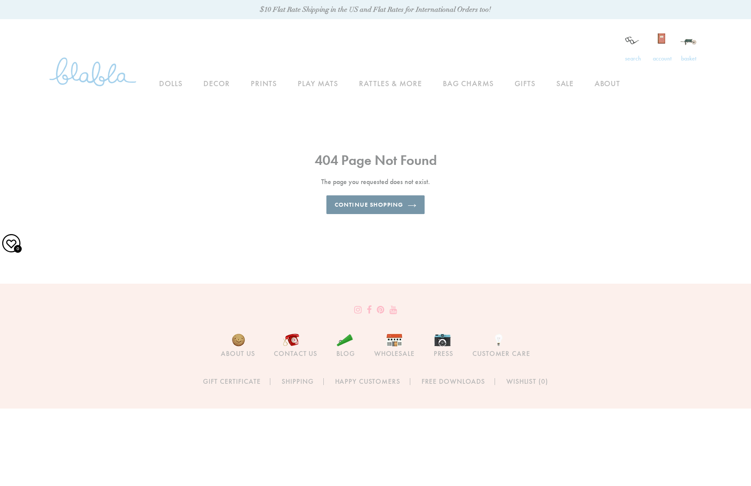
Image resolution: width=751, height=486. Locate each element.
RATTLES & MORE (390, 83)
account (662, 58)
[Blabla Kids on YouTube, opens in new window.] (393, 309)
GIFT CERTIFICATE (231, 381)
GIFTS (525, 83)
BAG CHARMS (468, 83)
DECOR (216, 83)
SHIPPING (297, 381)
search (633, 58)
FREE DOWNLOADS (453, 381)
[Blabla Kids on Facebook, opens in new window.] (369, 309)
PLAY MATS (318, 83)
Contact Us (295, 353)
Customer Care (501, 353)
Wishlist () (527, 381)
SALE (565, 83)
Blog (345, 353)
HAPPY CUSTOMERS (367, 381)
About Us (238, 353)
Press (443, 353)
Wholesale (394, 353)
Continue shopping (369, 204)
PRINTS (264, 83)
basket (688, 58)
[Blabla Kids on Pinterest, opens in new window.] (380, 309)
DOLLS (171, 83)
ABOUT (607, 83)
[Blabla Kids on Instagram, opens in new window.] (358, 309)
